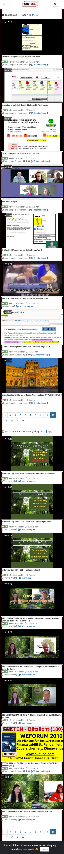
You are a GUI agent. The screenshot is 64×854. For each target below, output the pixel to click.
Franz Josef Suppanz (13, 161)
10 (46, 415)
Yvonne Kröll (9, 481)
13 (12, 420)
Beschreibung (39, 64)
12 (5, 420)
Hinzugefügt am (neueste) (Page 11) (24, 431)
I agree (45, 849)
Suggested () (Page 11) (18, 15)
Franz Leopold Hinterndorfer (16, 64)
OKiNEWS (8, 306)
